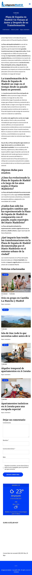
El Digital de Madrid (6, 570)
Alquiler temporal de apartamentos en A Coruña (16, 370)
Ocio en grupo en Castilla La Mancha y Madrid (15, 299)
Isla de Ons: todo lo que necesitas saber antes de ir (15, 334)
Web (4, 457)
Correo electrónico (9, 449)
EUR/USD (20, 553)
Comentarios (7, 423)
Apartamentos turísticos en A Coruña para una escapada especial (14, 406)
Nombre (6, 440)
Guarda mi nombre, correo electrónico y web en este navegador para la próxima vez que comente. (17, 467)
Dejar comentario (24, 29)
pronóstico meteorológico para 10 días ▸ (16, 513)
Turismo (16, 13)
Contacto (16, 572)
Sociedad (4, 294)
